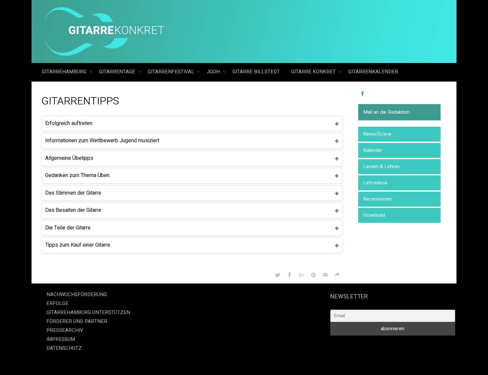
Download (374, 215)
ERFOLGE (57, 303)
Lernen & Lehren (381, 166)
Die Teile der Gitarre (68, 228)
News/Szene (377, 134)
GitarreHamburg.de (206, 361)
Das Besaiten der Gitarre (73, 210)
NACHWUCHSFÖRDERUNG (76, 294)
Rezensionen (377, 199)
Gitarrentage (117, 71)
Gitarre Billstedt (256, 71)
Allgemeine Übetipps (69, 158)
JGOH (214, 71)
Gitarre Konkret (314, 71)
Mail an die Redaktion (386, 112)
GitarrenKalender (373, 71)
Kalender (372, 150)
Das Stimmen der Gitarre (73, 193)
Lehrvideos (375, 182)
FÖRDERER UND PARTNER (76, 321)
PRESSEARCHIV (64, 330)
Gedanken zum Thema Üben (77, 175)
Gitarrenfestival (172, 71)
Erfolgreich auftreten (68, 123)
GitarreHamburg (65, 71)
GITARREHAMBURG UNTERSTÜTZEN (88, 312)
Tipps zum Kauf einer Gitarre (77, 245)
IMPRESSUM (60, 339)
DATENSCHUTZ (64, 348)
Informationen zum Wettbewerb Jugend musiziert (102, 141)
